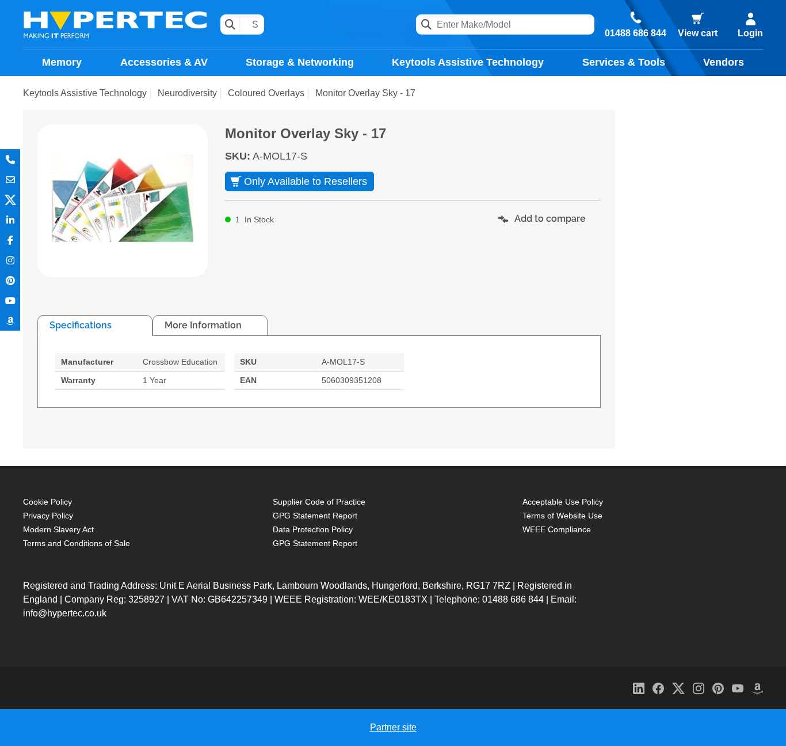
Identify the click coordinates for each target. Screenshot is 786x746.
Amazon (10, 320)
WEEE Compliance (556, 529)
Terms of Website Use (562, 515)
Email (10, 179)
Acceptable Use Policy (562, 501)
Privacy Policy (48, 515)
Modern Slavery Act (58, 529)
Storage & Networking (300, 62)
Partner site (393, 727)
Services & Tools (623, 62)
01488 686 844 (635, 33)
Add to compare (549, 218)
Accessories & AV (164, 62)
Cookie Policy (47, 501)
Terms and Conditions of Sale (76, 543)
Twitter (10, 200)
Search (230, 24)
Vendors (723, 62)
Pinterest (10, 280)
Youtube (10, 300)
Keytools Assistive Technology (468, 62)
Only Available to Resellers (305, 181)
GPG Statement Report (315, 515)
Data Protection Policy (313, 529)
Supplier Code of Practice (319, 501)
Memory (62, 62)
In (10, 220)
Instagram (10, 260)
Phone (10, 159)
